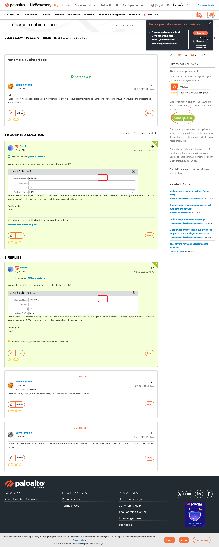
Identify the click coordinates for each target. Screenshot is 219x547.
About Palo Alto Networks (21, 499)
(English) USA (162, 5)
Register (177, 5)
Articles (59, 14)
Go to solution (83, 76)
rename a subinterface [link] (75, 38)
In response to (27, 389)
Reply (150, 113)
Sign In (190, 5)
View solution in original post (22, 225)
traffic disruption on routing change (187, 219)
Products (74, 14)
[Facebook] (209, 494)
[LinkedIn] (199, 494)
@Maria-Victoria (36, 157)
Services (89, 14)
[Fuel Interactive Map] (199, 14)
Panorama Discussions (181, 213)
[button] (169, 540)
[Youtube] (189, 494)
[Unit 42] (151, 14)
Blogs (46, 14)
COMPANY (12, 493)
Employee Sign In (206, 5)
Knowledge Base (130, 518)
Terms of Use (70, 505)
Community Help (130, 505)
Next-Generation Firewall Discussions (187, 199)
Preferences (202, 540)
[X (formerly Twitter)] (180, 494)
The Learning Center (132, 511)
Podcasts (135, 14)
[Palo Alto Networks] (32, 484)
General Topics (51, 38)
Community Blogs (130, 499)
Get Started (11, 14)
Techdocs (125, 524)
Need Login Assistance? (201, 46)
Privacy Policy (78, 540)
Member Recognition (112, 14)
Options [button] (151, 85)
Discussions (30, 14)
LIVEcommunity (13, 38)
